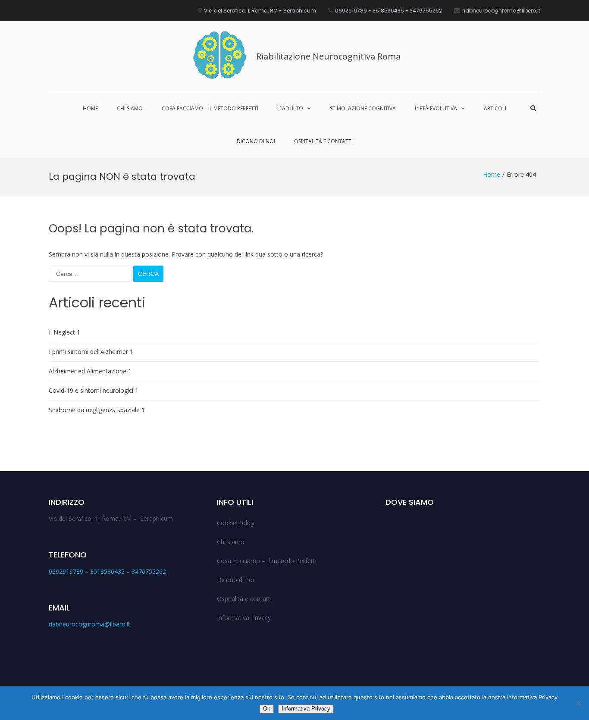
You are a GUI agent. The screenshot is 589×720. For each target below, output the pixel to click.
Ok (266, 708)
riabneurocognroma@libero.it (89, 624)
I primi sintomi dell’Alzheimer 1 (91, 351)
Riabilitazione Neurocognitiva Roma (328, 56)
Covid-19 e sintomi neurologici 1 (93, 390)
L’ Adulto (290, 108)
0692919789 (66, 571)
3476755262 (149, 571)
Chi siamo (130, 108)
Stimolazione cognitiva (363, 108)
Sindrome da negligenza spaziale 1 (97, 410)
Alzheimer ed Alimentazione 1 (90, 371)
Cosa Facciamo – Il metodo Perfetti (210, 108)
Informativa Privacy (244, 618)
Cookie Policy (235, 523)
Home (90, 108)
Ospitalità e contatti (323, 141)
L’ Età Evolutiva (436, 108)
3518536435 (107, 571)
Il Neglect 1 (64, 332)
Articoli (495, 108)
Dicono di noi (256, 141)
